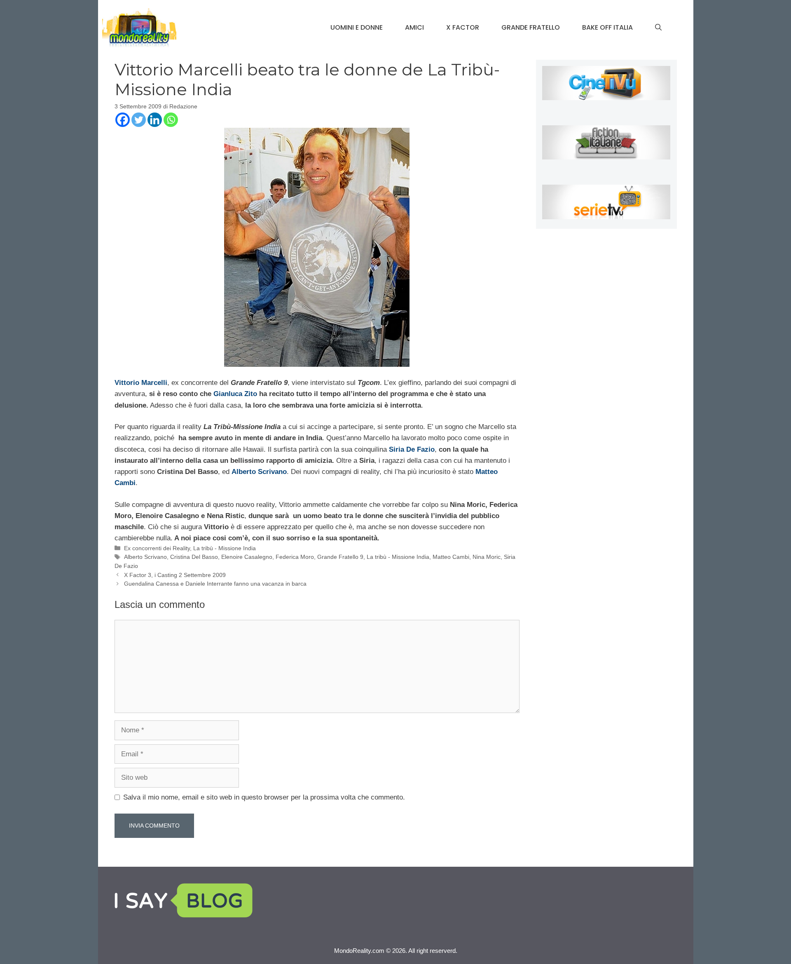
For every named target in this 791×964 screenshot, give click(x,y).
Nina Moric (487, 557)
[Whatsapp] (171, 120)
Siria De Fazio (412, 449)
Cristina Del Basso (194, 557)
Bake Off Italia (607, 27)
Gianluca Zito (235, 394)
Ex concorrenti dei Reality (157, 548)
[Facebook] (122, 120)
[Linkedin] (154, 120)
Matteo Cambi (451, 557)
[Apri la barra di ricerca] (658, 27)
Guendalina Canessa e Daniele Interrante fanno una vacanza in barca (215, 583)
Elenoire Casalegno (246, 557)
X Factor (462, 27)
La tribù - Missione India (224, 548)
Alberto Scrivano (259, 472)
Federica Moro (295, 557)
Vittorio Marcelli (141, 383)
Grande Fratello (530, 27)
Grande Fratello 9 (340, 557)
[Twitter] (138, 120)
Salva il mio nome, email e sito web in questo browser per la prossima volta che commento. (264, 797)
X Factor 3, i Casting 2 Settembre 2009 (175, 575)
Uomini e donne (356, 27)
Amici (414, 27)
